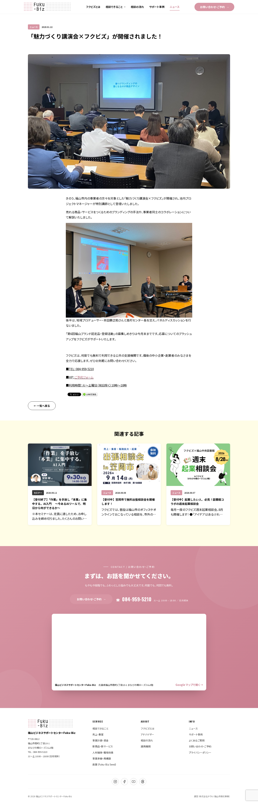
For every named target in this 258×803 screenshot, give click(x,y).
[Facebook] (124, 781)
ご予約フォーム (84, 377)
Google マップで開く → (189, 685)
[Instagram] (115, 781)
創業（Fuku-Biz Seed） (104, 764)
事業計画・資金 (100, 740)
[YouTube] (133, 781)
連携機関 (146, 746)
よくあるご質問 (196, 740)
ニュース (175, 7)
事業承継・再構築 (101, 758)
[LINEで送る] (89, 394)
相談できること (114, 7)
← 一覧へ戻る (42, 406)
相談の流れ (137, 7)
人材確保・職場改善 (102, 752)
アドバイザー (147, 734)
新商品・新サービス (102, 746)
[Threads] (142, 781)
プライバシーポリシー (200, 752)
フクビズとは (93, 7)
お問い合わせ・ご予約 (214, 7)
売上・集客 (98, 734)
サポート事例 (156, 7)
